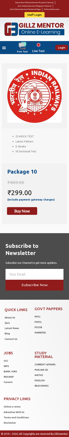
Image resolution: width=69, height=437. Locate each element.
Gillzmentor (61, 433)
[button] (34, 14)
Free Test (22, 51)
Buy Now (22, 211)
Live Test (38, 51)
